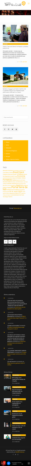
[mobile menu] (28, 3)
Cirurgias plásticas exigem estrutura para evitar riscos (16, 354)
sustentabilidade (15, 195)
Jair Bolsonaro (19, 181)
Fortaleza (7, 179)
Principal (8, 156)
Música (14, 185)
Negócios (19, 185)
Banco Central (9, 172)
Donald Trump (13, 176)
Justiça (4, 183)
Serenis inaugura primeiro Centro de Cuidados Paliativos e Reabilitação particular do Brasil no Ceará (14, 89)
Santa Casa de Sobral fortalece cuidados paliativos (15, 46)
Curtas (7, 145)
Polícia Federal (7, 187)
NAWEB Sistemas (20, 452)
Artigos (7, 142)
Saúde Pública (6, 193)
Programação (6, 191)
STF (20, 193)
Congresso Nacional (8, 174)
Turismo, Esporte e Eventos (12, 159)
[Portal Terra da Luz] (15, 3)
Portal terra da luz (15, 188)
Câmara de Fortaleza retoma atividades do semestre (16, 343)
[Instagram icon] (18, 454)
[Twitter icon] (15, 454)
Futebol (14, 180)
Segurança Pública (13, 193)
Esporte (15, 178)
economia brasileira (7, 178)
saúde (23, 191)
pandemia (25, 185)
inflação (14, 181)
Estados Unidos (21, 178)
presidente (22, 189)
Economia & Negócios (11, 150)
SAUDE (20, 191)
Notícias (8, 153)
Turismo (10, 196)
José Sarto (25, 181)
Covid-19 (15, 174)
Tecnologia (5, 196)
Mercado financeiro (21, 183)
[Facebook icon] (13, 454)
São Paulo (21, 195)
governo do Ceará (21, 180)
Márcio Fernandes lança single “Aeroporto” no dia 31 (16, 318)
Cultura (20, 174)
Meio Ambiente (13, 183)
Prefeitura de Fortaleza (12, 189)
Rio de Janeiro (13, 191)
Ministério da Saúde (7, 185)
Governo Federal (7, 181)
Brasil (15, 172)
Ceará (21, 172)
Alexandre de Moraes (8, 170)
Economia (21, 176)
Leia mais (24, 61)
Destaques (8, 148)
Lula (8, 183)
